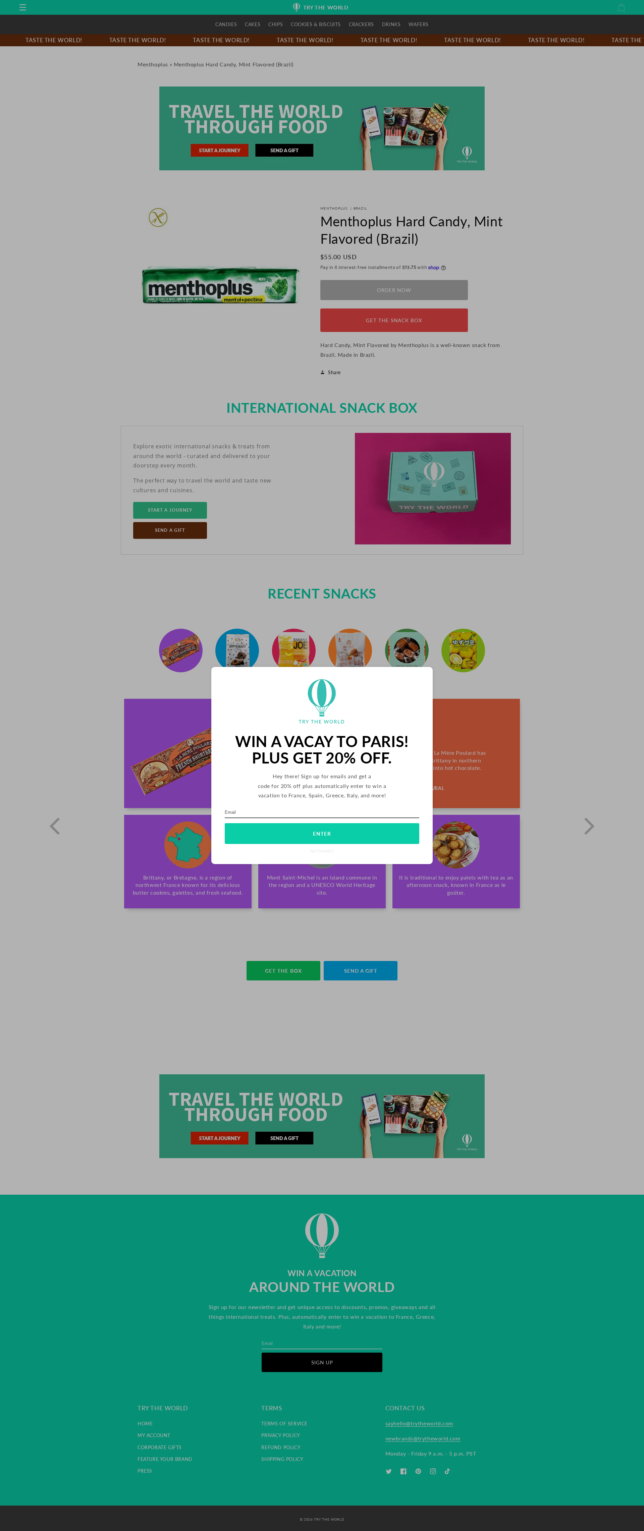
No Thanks (322, 851)
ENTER (322, 834)
